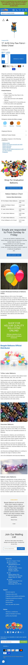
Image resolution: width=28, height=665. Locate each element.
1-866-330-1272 (12, 566)
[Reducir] (3, 55)
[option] (14, 30)
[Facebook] (8, 632)
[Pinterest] (18, 632)
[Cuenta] (22, 10)
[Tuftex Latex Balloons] (14, 361)
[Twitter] (5, 632)
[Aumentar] (3, 62)
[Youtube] (13, 632)
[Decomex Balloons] (14, 412)
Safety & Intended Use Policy (13, 613)
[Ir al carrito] (26, 10)
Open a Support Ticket (14, 255)
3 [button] (15, 523)
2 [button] (14, 523)
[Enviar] (25, 13)
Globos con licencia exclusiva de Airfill (12, 144)
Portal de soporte (10, 592)
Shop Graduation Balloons (14, 187)
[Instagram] (10, 632)
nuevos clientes (10, 600)
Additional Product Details (8, 135)
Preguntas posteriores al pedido (14, 598)
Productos (5, 152)
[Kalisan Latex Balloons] (14, 466)
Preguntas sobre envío (11, 594)
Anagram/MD (5, 40)
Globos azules (6, 143)
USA (9, 573)
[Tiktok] (16, 632)
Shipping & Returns (7, 131)
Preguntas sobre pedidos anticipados (15, 596)
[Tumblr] (21, 632)
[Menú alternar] (1, 10)
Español (5, 646)
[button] (3, 662)
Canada (10, 579)
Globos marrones (6, 146)
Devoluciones (9, 602)
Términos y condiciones (12, 611)
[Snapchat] (23, 632)
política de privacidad (11, 616)
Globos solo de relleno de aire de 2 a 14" (12, 149)
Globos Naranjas (6, 147)
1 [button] (12, 523)
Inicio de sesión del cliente (12, 604)
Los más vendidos (7, 150)
